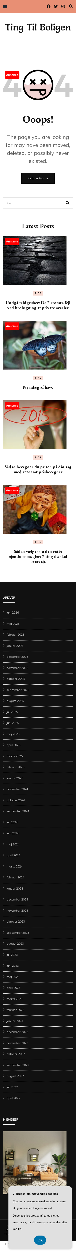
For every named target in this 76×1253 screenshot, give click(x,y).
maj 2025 (13, 734)
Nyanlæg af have (38, 387)
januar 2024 (15, 888)
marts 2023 (15, 999)
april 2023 (13, 988)
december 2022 (17, 1032)
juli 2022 (12, 1087)
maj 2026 (13, 624)
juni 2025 (13, 723)
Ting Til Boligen (38, 27)
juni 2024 (13, 833)
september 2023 (18, 933)
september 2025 (18, 690)
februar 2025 (15, 767)
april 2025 (13, 745)
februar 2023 (15, 1010)
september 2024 (18, 811)
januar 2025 (15, 778)
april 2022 (13, 1098)
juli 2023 (12, 955)
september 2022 (18, 1065)
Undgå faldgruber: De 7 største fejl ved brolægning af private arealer (38, 305)
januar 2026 (15, 646)
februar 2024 (15, 877)
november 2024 (17, 789)
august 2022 (15, 1076)
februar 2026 (15, 634)
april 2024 (13, 855)
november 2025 (17, 668)
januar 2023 (15, 1021)
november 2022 (17, 1043)
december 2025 (17, 657)
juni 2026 (13, 612)
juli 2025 (12, 712)
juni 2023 (13, 966)
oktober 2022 (16, 1054)
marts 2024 (15, 866)
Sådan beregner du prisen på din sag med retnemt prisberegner (38, 469)
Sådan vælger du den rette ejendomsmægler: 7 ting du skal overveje (38, 556)
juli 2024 (12, 822)
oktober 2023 (16, 921)
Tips (38, 293)
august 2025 (15, 701)
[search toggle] (71, 6)
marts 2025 (15, 756)
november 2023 (17, 910)
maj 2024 (13, 844)
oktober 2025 (16, 679)
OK (40, 1240)
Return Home (38, 178)
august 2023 (15, 943)
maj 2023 (13, 977)
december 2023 (17, 899)
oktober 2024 (16, 800)
